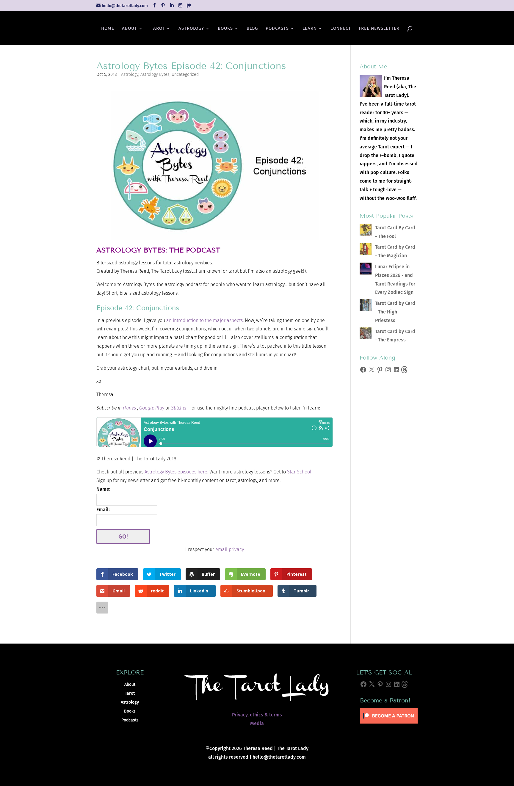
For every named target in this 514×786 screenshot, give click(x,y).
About (129, 28)
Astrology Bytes (155, 74)
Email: (103, 509)
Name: (103, 489)
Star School (299, 472)
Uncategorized (185, 74)
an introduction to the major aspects (204, 320)
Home (107, 28)
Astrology (191, 28)
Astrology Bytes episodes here (176, 472)
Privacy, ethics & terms (257, 715)
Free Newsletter (379, 28)
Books (225, 28)
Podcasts (277, 28)
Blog (252, 28)
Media (257, 723)
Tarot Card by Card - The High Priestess (395, 311)
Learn (310, 28)
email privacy (229, 549)
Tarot (158, 28)
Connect (340, 28)
